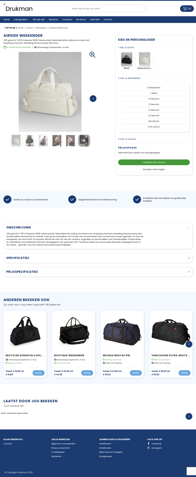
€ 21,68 (15, 373)
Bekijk (38, 372)
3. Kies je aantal (127, 139)
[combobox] (106, 8)
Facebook (156, 443)
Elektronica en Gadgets (111, 452)
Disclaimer (56, 456)
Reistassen (41, 27)
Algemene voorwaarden (63, 443)
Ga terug (10, 27)
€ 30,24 (112, 373)
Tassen (29, 27)
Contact (7, 443)
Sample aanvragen (154, 169)
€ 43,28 (63, 373)
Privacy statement (60, 447)
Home (21, 27)
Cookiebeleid (57, 452)
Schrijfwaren (105, 447)
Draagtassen (105, 456)
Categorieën (20, 19)
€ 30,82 (160, 373)
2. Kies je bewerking (129, 78)
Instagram (156, 447)
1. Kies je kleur (126, 47)
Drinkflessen (105, 443)
